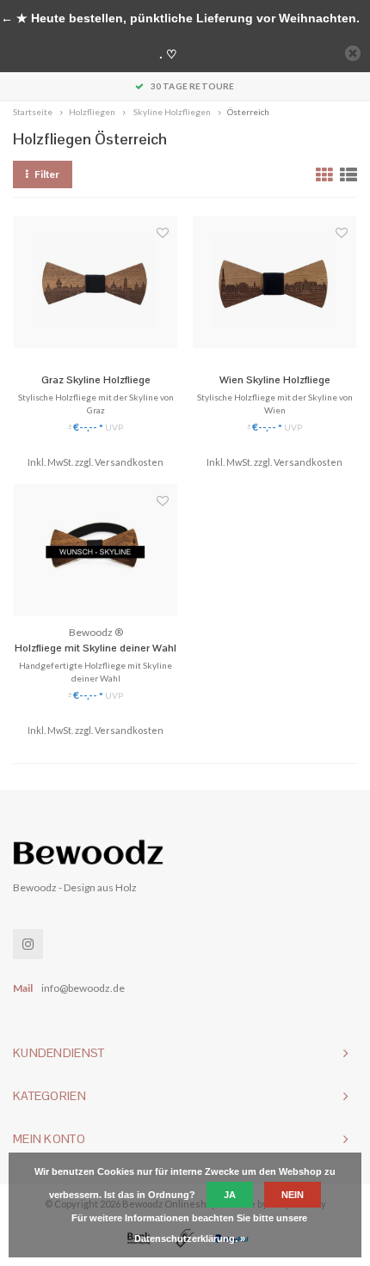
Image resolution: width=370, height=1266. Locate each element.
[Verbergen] (353, 53)
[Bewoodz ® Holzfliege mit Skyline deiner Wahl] (95, 550)
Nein (292, 1195)
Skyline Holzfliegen (171, 112)
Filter (46, 174)
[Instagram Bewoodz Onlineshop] (28, 944)
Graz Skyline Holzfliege (96, 380)
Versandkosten (129, 462)
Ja (230, 1195)
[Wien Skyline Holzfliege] (274, 282)
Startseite (32, 112)
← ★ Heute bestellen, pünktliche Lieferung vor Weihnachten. (180, 18)
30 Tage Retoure (192, 86)
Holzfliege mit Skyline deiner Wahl (95, 648)
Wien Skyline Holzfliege (274, 380)
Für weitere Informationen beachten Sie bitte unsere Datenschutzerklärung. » (189, 1228)
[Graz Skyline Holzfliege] (95, 282)
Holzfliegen (92, 112)
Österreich (248, 112)
